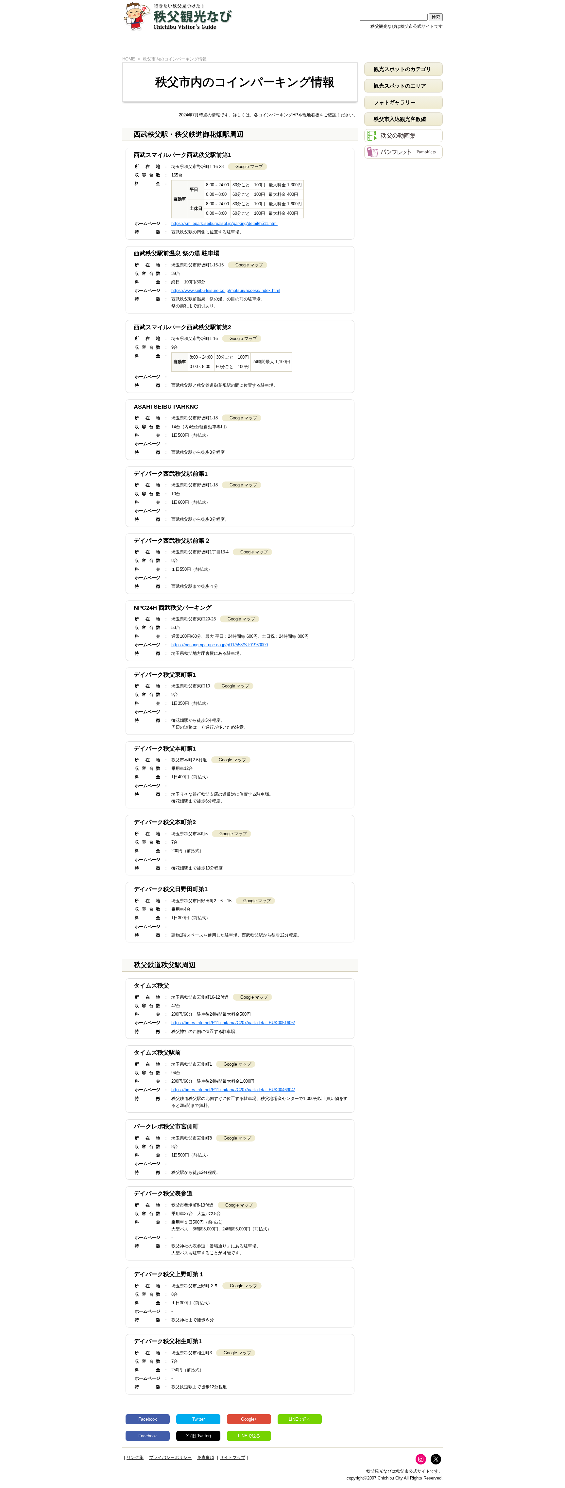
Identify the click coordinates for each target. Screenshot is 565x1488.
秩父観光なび (177, 16)
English (353, 4)
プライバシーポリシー (170, 1457)
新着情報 (168, 45)
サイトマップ (232, 1457)
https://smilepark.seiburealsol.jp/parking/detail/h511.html (224, 223)
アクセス (368, 45)
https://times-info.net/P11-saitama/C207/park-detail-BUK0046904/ (233, 1089)
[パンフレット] (403, 155)
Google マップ (249, 166)
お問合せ (418, 45)
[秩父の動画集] (403, 138)
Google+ (249, 1419)
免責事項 (205, 1457)
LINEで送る (300, 1419)
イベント (318, 45)
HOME (132, 45)
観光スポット (268, 45)
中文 (379, 4)
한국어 (430, 4)
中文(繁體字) (404, 4)
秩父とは (218, 45)
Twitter (198, 1419)
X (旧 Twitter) (198, 1435)
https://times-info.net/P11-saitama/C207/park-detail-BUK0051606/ (233, 1022)
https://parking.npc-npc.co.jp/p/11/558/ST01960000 (219, 644)
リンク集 (135, 1457)
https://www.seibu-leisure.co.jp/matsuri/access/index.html (225, 290)
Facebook (147, 1419)
